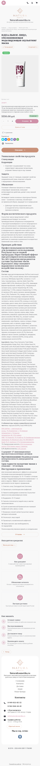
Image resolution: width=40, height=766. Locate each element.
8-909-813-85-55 (14, 703)
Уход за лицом (12, 27)
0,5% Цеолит (21, 449)
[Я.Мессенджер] (2, 139)
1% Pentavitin (9, 437)
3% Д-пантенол (11, 442)
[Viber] (14, 139)
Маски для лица (23, 27)
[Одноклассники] (8, 139)
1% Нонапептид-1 (13, 431)
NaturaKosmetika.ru (20, 20)
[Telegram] (11, 139)
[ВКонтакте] (5, 139)
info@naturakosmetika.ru (16, 716)
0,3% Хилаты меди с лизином (17, 446)
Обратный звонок (14, 726)
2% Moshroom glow (16, 440)
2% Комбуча (19, 437)
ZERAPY (4, 103)
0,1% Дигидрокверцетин (25, 442)
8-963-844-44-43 (14, 706)
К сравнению (8, 132)
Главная (3, 27)
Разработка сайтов (15, 764)
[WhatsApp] (17, 139)
